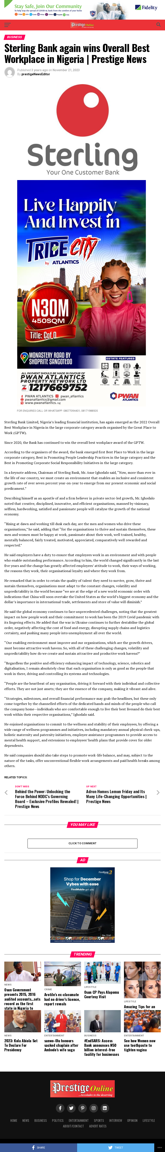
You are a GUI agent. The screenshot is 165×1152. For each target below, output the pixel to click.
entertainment (79, 1120)
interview (115, 1120)
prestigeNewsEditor (35, 74)
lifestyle (149, 1120)
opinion (132, 1120)
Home (13, 1120)
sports (99, 1120)
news (25, 1120)
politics (58, 1120)
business (40, 1120)
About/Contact (73, 1126)
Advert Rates (98, 1126)
